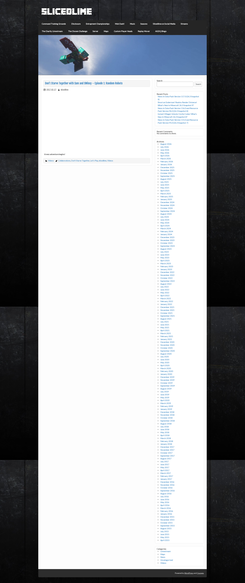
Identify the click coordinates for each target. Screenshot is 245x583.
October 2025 (166, 173)
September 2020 (167, 351)
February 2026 (166, 161)
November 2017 (167, 450)
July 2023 (164, 252)
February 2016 (166, 511)
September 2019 (167, 386)
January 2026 (166, 164)
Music (132, 24)
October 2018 (166, 418)
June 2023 (164, 255)
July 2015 (164, 531)
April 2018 (164, 435)
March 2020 (165, 368)
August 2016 (166, 493)
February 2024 (166, 231)
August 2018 (166, 424)
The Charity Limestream (52, 31)
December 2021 (167, 307)
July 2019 (164, 391)
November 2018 (167, 415)
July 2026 (164, 147)
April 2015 (164, 540)
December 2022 (167, 272)
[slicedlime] (66, 14)
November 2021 (167, 310)
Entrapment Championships (97, 24)
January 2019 (166, 409)
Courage (200, 573)
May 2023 (164, 257)
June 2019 (164, 394)
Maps (106, 31)
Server (95, 31)
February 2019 (166, 406)
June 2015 (164, 534)
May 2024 (164, 223)
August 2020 (166, 354)
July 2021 (164, 322)
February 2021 (166, 336)
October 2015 (166, 523)
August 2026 (166, 144)
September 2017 (167, 456)
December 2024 (167, 202)
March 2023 (165, 263)
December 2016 (167, 482)
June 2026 (164, 150)
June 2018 (164, 429)
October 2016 (166, 488)
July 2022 (164, 287)
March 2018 (165, 438)
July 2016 (164, 496)
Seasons (143, 24)
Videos (51, 161)
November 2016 (167, 485)
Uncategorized (166, 560)
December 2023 (167, 237)
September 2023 (167, 246)
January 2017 (166, 479)
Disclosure (76, 24)
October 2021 (166, 313)
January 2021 (166, 339)
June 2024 (164, 220)
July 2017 (164, 461)
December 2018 (167, 412)
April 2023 (164, 260)
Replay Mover (144, 31)
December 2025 (167, 167)
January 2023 (166, 269)
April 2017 (164, 470)
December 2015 (167, 517)
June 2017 (164, 464)
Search (159, 80)
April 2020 (164, 365)
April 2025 (164, 190)
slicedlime (64, 89)
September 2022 (167, 281)
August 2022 (166, 284)
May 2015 (164, 537)
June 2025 (164, 185)
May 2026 (164, 153)
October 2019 (166, 383)
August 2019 (166, 389)
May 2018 (164, 432)
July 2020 (164, 356)
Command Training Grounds (54, 24)
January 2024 (166, 234)
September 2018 (167, 421)
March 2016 (165, 508)
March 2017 (165, 473)
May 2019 (164, 397)
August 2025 (166, 179)
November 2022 (167, 275)
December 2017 (167, 447)
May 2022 (164, 292)
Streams (184, 24)
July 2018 (164, 426)
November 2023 (167, 240)
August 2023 (166, 249)
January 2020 (166, 374)
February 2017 (166, 476)
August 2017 (166, 458)
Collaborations (64, 161)
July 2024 (164, 217)
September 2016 (167, 490)
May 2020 (164, 362)
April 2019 (164, 400)
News (162, 557)
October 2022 (166, 278)
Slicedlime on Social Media (164, 24)
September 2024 (167, 211)
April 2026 (164, 155)
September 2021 (167, 316)
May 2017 (164, 467)
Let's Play (94, 161)
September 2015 (167, 525)
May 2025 (164, 188)
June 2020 (164, 359)
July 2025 (164, 182)
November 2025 (167, 170)
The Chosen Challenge (77, 31)
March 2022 (165, 298)
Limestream (165, 551)
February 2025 (166, 196)
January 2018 (166, 444)
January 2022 (166, 304)
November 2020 (167, 345)
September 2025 (167, 176)
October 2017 (166, 453)
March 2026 (165, 158)
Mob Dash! (119, 24)
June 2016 (164, 499)
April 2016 (164, 505)
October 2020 (166, 348)
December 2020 (167, 342)
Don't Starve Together (80, 161)
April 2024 (164, 225)
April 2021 (164, 330)
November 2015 (167, 520)
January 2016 (166, 514)
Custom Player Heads (123, 31)
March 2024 (165, 228)
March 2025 (165, 193)
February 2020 (166, 371)
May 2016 (164, 502)
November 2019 (167, 380)
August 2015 (166, 528)
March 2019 (165, 403)
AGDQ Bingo (161, 31)
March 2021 (165, 333)
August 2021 (166, 319)
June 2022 (164, 289)
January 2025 (166, 199)
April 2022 (164, 295)
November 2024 (167, 205)
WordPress (188, 573)
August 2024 (166, 214)
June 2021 (164, 325)
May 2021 (164, 327)
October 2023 (166, 243)
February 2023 (166, 266)
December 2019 (167, 377)
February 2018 (166, 441)
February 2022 (166, 301)
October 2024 (166, 208)
